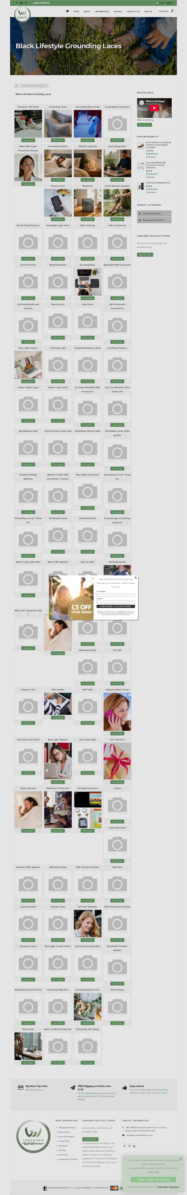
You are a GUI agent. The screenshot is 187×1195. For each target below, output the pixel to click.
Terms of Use (174, 1187)
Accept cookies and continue (153, 1179)
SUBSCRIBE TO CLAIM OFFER (115, 606)
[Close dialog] (180, 1159)
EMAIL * (100, 598)
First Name (101, 591)
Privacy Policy (163, 1187)
